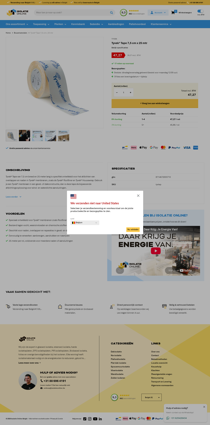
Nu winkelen (133, 230)
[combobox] (77, 222)
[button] (138, 196)
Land (72, 219)
